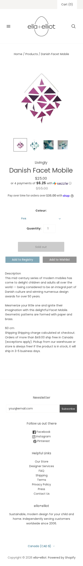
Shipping (42, 475)
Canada (39, 546)
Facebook (43, 432)
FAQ (41, 471)
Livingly (41, 162)
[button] (41, 183)
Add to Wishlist (59, 260)
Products (31, 54)
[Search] (73, 26)
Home (18, 54)
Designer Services (41, 466)
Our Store (41, 462)
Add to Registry (22, 260)
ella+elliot (40, 558)
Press (41, 489)
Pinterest (43, 441)
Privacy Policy (41, 484)
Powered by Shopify (62, 558)
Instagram (43, 436)
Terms (41, 480)
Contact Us (42, 494)
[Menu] (8, 26)
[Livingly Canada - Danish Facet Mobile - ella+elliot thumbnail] (20, 144)
